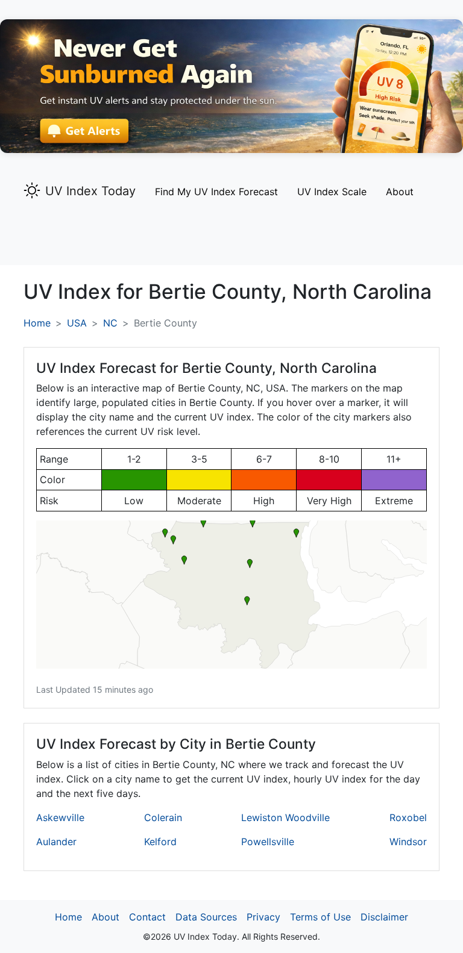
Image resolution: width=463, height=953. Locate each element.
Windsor (408, 842)
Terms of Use (320, 917)
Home (37, 323)
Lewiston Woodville (285, 817)
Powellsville (267, 842)
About (400, 192)
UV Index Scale (332, 192)
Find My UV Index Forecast (216, 192)
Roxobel (408, 817)
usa (77, 323)
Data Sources (206, 917)
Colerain (163, 817)
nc (110, 323)
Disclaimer (384, 917)
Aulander (56, 842)
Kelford (160, 842)
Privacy (263, 917)
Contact (147, 917)
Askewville (60, 817)
